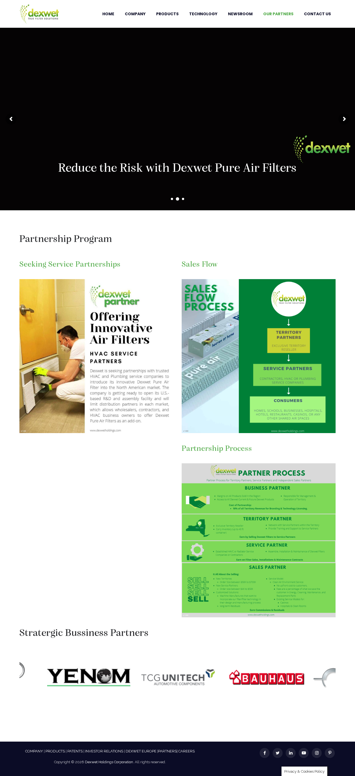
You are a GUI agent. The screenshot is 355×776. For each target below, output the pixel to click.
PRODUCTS (55, 751)
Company (135, 14)
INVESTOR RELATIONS (104, 751)
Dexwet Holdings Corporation (109, 762)
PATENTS (75, 751)
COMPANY (34, 751)
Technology (203, 14)
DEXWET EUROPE (141, 751)
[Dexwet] (39, 14)
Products (167, 14)
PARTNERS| (168, 751)
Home (108, 14)
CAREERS (186, 751)
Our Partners (278, 14)
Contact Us (317, 14)
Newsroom (240, 14)
